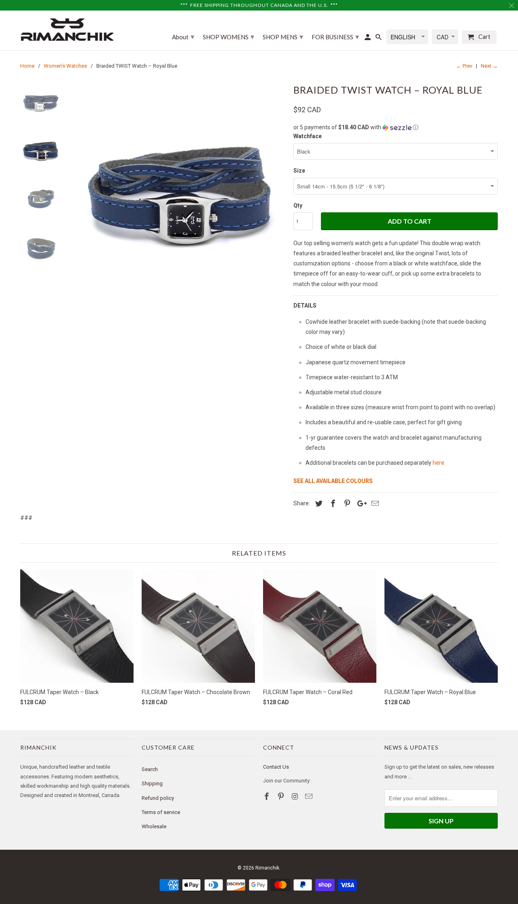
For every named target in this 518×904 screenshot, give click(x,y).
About (183, 36)
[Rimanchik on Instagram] (295, 796)
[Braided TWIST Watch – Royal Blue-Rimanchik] (179, 187)
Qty (297, 205)
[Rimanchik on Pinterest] (281, 796)
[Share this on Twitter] (317, 503)
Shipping (152, 783)
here (438, 462)
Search (150, 769)
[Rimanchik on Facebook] (267, 796)
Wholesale (154, 826)
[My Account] (368, 39)
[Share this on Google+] (359, 503)
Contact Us (276, 767)
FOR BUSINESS (335, 36)
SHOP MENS (283, 36)
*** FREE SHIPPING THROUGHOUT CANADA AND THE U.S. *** (259, 5)
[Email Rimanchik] (309, 796)
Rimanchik (267, 868)
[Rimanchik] (66, 29)
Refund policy (158, 798)
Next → (489, 66)
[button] (395, 127)
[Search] (379, 39)
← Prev (464, 66)
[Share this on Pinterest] (346, 503)
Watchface (307, 136)
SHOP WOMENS (228, 36)
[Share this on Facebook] (331, 503)
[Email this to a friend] (373, 503)
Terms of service (161, 812)
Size (299, 170)
